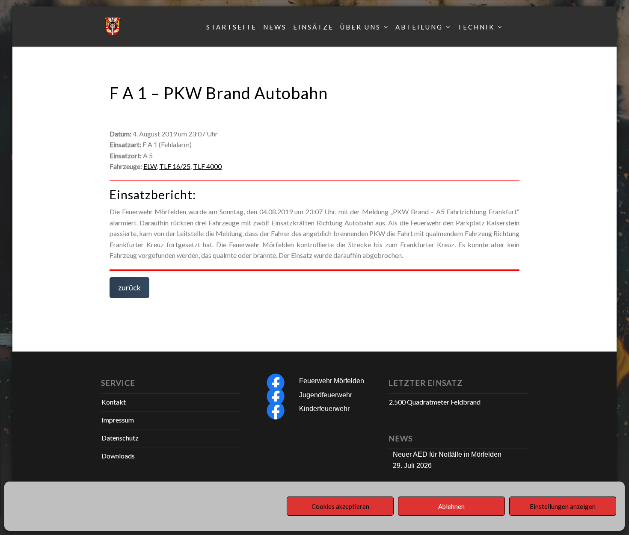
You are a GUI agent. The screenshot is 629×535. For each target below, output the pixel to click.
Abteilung (419, 27)
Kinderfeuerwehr (324, 408)
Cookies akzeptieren (340, 506)
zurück (129, 287)
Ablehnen (451, 506)
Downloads (118, 456)
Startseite (231, 27)
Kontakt (113, 402)
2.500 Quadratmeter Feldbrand (435, 402)
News (275, 27)
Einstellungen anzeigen (563, 506)
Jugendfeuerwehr (325, 395)
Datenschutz (120, 438)
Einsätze (313, 27)
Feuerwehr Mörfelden (331, 380)
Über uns (360, 27)
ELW (150, 166)
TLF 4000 (207, 166)
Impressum (117, 420)
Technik (476, 27)
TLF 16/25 (174, 166)
